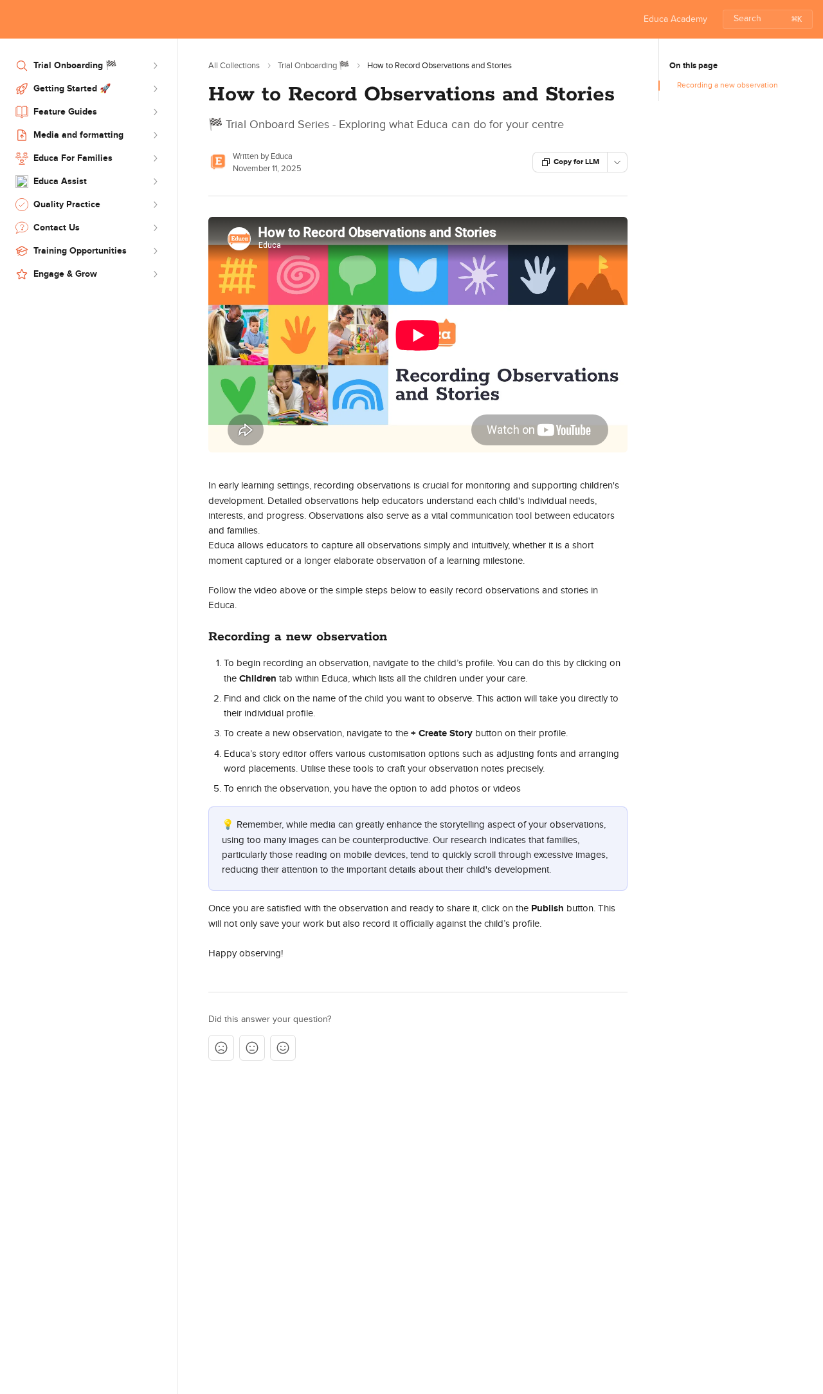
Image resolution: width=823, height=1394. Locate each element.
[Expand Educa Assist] (155, 181)
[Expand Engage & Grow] (155, 274)
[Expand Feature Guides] (155, 112)
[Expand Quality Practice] (155, 205)
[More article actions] (617, 162)
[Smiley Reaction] (283, 1048)
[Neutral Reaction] (252, 1048)
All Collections (234, 65)
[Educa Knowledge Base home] (12, 19)
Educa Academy (675, 19)
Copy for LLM (576, 162)
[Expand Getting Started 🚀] (155, 89)
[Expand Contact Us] (155, 228)
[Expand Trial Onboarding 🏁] (155, 66)
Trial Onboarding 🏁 (313, 65)
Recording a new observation (727, 84)
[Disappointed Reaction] (221, 1048)
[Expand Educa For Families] (155, 158)
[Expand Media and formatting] (155, 135)
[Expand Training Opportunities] (155, 251)
